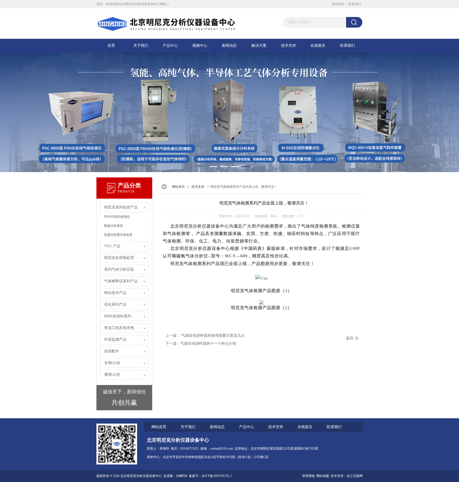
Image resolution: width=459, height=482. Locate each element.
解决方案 (259, 46)
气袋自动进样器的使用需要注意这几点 (213, 336)
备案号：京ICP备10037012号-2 (210, 476)
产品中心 (170, 46)
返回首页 (338, 4)
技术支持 (288, 46)
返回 (349, 338)
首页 (111, 46)
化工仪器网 (355, 476)
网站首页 (178, 187)
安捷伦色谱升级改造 (118, 235)
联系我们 (354, 4)
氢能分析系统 (113, 226)
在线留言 (318, 46)
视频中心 (199, 46)
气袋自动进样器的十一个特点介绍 (208, 343)
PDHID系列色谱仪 (117, 217)
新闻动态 (229, 46)
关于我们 (140, 46)
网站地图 (322, 476)
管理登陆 (308, 476)
